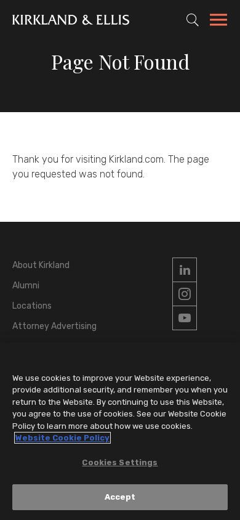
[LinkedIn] (184, 270)
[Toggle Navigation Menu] (218, 21)
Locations (32, 306)
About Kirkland (41, 265)
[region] (120, 431)
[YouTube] (184, 318)
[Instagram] (184, 294)
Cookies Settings (120, 462)
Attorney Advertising (54, 326)
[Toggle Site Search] (192, 19)
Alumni (25, 285)
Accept (120, 497)
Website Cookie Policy (62, 437)
